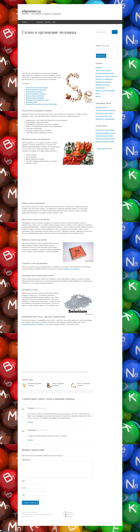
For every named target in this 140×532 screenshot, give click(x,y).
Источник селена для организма (36, 90)
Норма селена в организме (34, 92)
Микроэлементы (59, 372)
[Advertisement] (58, 54)
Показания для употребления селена (37, 100)
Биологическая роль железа (104, 113)
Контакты (48, 22)
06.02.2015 (25, 372)
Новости (98, 96)
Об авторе (39, 22)
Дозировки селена (31, 102)
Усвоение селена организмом (35, 98)
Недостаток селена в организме (36, 94)
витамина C (67, 269)
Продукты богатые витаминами (105, 90)
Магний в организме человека (105, 141)
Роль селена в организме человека (37, 87)
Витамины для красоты (103, 85)
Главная (24, 22)
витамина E (75, 269)
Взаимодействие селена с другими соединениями (41, 104)
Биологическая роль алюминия (105, 110)
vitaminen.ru (31, 11)
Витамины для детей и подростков (106, 76)
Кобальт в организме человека (105, 139)
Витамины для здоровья (103, 82)
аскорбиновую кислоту (29, 324)
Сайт (23, 495)
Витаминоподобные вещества (105, 73)
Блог (54, 22)
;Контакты (69, 512)
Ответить (30, 422)
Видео (98, 93)
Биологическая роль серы (104, 116)
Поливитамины (100, 88)
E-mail (24, 488)
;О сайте (69, 517)
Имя (23, 481)
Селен (86, 372)
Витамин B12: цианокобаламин (105, 119)
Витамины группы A (102, 107)
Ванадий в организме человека (105, 133)
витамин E (41, 324)
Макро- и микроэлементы (41, 372)
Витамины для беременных (104, 79)
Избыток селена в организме (35, 96)
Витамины (99, 67)
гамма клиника (101, 148)
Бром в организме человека (58, 384)
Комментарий (26, 460)
